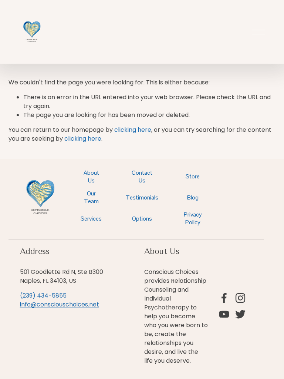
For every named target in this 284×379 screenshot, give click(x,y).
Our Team (91, 197)
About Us (91, 176)
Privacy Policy (193, 218)
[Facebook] (224, 298)
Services (91, 218)
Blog (193, 197)
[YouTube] (224, 314)
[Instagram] (240, 298)
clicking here (132, 129)
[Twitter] (240, 314)
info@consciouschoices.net (59, 304)
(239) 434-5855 (43, 295)
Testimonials (142, 197)
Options (142, 218)
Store (193, 176)
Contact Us (142, 176)
